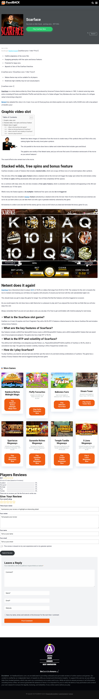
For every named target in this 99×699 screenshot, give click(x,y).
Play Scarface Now (39, 29)
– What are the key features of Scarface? (19, 129)
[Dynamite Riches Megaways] (37, 436)
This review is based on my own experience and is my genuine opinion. (28, 546)
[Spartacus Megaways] (12, 436)
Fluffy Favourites (37, 392)
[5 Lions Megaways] (87, 436)
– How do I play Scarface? (14, 133)
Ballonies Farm (62, 392)
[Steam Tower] (87, 387)
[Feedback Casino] (10, 2)
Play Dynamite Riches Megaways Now (37, 459)
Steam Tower (86, 391)
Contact (71, 694)
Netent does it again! (10, 125)
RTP (32, 290)
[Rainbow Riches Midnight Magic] (12, 387)
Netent (93, 34)
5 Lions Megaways (87, 441)
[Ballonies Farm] (62, 387)
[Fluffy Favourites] (37, 387)
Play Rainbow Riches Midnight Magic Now (12, 405)
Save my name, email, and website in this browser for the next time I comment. (32, 615)
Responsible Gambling (52, 694)
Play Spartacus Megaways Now (12, 458)
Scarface (4, 290)
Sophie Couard (13, 51)
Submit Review (7, 553)
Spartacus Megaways (12, 441)
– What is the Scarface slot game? (17, 127)
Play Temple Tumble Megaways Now (62, 459)
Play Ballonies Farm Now (62, 405)
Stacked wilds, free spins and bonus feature (18, 123)
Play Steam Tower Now (86, 403)
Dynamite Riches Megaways (37, 441)
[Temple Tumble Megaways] (62, 436)
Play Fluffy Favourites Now (37, 411)
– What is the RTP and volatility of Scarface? (19, 131)
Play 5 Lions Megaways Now (87, 458)
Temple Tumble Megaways (62, 441)
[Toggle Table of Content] (30, 117)
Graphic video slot (9, 120)
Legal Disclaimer (63, 694)
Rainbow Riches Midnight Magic (12, 393)
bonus (27, 197)
